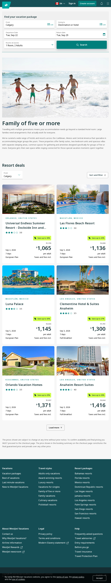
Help (77, 528)
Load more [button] (54, 427)
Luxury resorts (45, 482)
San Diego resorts (84, 509)
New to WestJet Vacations (15, 486)
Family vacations (46, 495)
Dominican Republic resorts (89, 486)
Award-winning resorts (50, 477)
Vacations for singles (49, 486)
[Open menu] (108, 3)
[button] (102, 3)
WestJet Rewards (10, 547)
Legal (41, 528)
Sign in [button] (72, 3)
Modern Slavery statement (51, 542)
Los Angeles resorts (85, 500)
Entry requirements (85, 542)
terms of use (62, 577)
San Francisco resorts (85, 513)
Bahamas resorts (83, 473)
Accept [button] (99, 578)
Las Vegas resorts (84, 491)
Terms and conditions (49, 538)
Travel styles (45, 468)
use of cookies (18, 579)
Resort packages (83, 468)
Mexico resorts (82, 482)
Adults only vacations (49, 473)
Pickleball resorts (47, 504)
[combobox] (12, 175)
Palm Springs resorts (85, 504)
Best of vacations (10, 477)
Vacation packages (11, 473)
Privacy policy (45, 533)
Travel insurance (83, 551)
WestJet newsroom (11, 551)
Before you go (82, 547)
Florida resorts (82, 477)
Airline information (12, 542)
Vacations (7, 468)
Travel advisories (83, 538)
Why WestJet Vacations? (14, 538)
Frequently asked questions (89, 533)
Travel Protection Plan (86, 556)
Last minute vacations (13, 482)
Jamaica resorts (82, 495)
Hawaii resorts (82, 517)
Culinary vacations (47, 500)
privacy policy (78, 577)
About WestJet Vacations (15, 528)
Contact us (7, 533)
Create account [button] (87, 3)
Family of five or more (49, 491)
